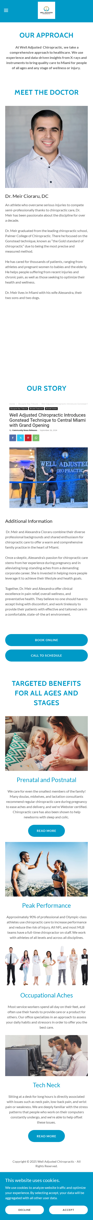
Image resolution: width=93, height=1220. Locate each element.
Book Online (46, 640)
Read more (46, 831)
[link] (46, 10)
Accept (68, 1209)
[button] (8, 10)
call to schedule (46, 655)
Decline (24, 1209)
